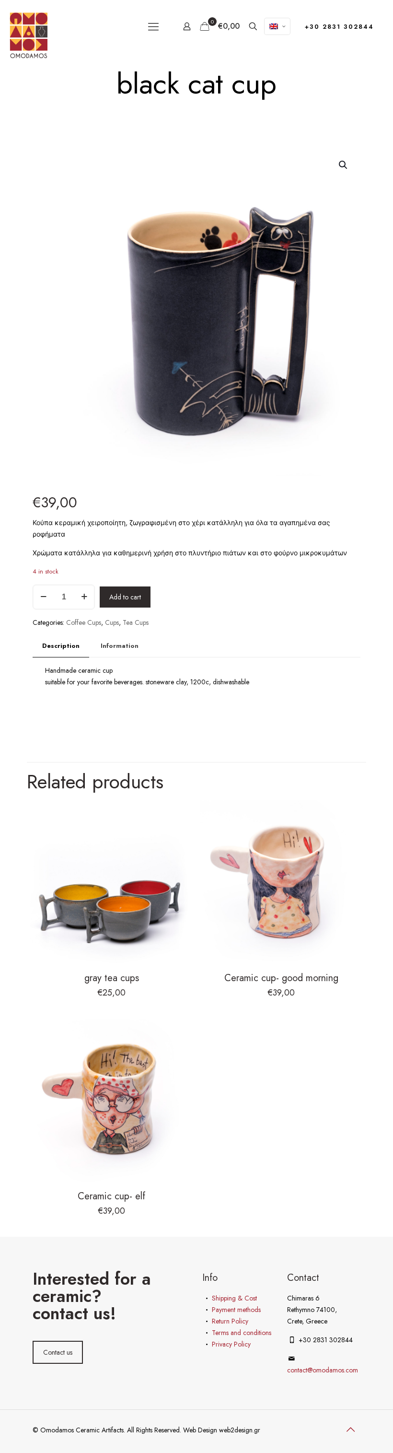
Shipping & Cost (234, 1298)
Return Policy (230, 1321)
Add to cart (125, 597)
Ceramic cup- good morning (281, 978)
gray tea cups (111, 978)
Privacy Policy (231, 1344)
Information (120, 645)
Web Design (201, 1430)
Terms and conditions (241, 1332)
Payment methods (236, 1309)
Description (61, 645)
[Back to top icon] (350, 1430)
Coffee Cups (83, 622)
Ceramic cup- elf (111, 1196)
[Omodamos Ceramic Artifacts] (29, 35)
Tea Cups (136, 622)
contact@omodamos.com (322, 1370)
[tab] (61, 646)
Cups (112, 622)
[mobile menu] (153, 26)
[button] (343, 165)
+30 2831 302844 (339, 26)
